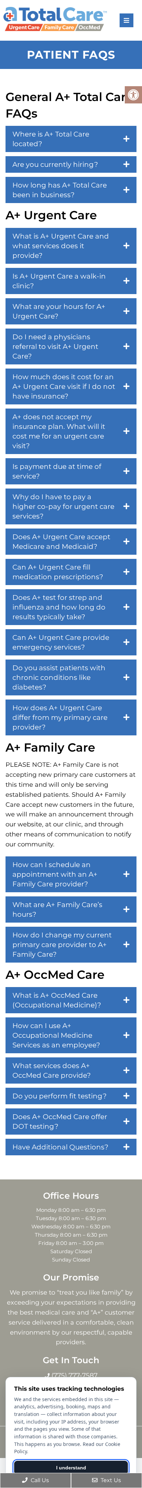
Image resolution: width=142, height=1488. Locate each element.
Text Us (110, 1480)
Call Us (39, 1480)
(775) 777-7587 (74, 1375)
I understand (71, 1467)
